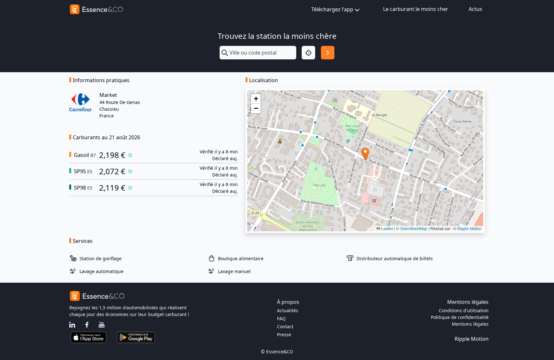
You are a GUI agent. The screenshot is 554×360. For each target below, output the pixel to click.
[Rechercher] (327, 52)
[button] (365, 154)
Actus (475, 9)
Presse (284, 334)
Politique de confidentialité (460, 317)
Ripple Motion (469, 228)
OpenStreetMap (413, 228)
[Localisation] (308, 52)
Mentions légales (470, 324)
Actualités (287, 310)
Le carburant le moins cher (415, 9)
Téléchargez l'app (332, 9)
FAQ (281, 318)
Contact (285, 326)
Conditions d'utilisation (464, 310)
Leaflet (386, 228)
